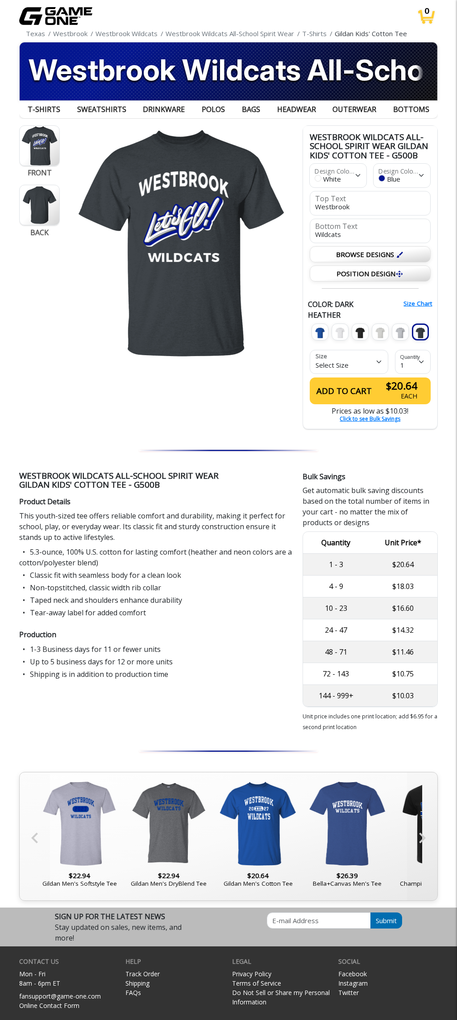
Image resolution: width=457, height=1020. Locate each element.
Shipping (137, 983)
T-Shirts (44, 109)
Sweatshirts (101, 109)
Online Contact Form (49, 1005)
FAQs (133, 992)
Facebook (352, 974)
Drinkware (164, 109)
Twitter (348, 992)
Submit (386, 920)
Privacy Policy (251, 974)
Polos (213, 109)
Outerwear (354, 109)
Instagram (353, 983)
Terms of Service (256, 983)
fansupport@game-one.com (60, 996)
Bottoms (411, 109)
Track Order (142, 974)
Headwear (296, 109)
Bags (251, 109)
